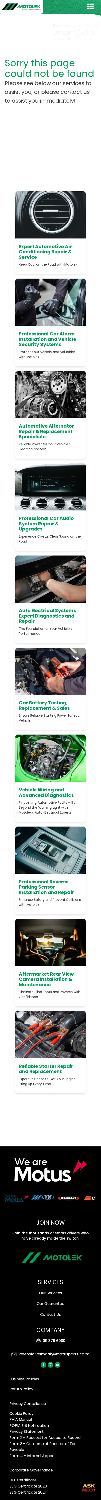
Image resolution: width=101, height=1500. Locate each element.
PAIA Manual (20, 1419)
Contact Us (50, 1314)
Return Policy (21, 1389)
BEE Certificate (23, 1480)
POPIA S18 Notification (29, 1425)
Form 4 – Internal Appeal (32, 1455)
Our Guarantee (50, 1303)
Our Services (50, 1293)
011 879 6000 (54, 1340)
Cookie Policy (21, 1413)
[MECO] (88, 1487)
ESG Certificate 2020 (28, 1486)
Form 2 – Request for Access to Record (45, 1437)
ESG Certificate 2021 (27, 1492)
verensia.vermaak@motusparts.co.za (54, 1354)
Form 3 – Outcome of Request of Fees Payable (43, 1447)
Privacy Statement (26, 1431)
